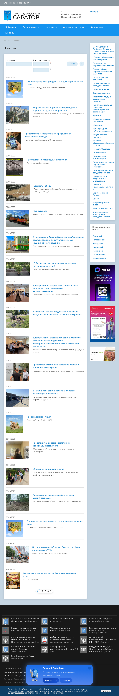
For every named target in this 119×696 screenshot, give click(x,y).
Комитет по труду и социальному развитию (102, 99)
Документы (51, 27)
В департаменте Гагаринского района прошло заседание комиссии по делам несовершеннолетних (55, 288)
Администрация (31, 27)
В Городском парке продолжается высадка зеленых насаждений (55, 264)
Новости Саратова (101, 149)
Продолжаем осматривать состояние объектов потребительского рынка (56, 366)
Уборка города (40, 211)
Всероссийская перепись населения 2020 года (102, 71)
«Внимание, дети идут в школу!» (48, 469)
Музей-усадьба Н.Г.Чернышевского (102, 130)
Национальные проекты (100, 136)
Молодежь (98, 125)
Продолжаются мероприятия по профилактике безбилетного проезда (48, 135)
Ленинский (98, 251)
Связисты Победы (42, 186)
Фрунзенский (99, 258)
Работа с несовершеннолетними (103, 187)
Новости (17, 41)
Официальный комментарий (99, 157)
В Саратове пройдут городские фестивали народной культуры (49, 574)
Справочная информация (16, 3)
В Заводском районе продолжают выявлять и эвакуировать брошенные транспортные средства (57, 313)
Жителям (94, 12)
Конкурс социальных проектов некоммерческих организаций (102, 108)
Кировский (98, 247)
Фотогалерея (97, 27)
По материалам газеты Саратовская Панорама (103, 164)
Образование (99, 152)
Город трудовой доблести (100, 78)
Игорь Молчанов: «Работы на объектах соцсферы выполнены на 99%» (56, 548)
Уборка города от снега (101, 203)
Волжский (97, 236)
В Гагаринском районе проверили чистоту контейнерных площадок (54, 392)
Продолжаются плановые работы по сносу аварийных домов (53, 496)
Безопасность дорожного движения (103, 64)
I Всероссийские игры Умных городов (103, 58)
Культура (97, 115)
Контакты (9, 33)
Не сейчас (66, 680)
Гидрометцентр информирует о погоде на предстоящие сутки (55, 83)
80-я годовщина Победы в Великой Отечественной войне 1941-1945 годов (103, 50)
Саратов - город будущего (100, 194)
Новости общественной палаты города (103, 143)
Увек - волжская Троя (103, 208)
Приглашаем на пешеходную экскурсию (47, 160)
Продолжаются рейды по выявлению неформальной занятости (51, 444)
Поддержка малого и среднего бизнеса (103, 171)
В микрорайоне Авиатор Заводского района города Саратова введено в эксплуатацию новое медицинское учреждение (58, 240)
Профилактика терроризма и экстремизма (100, 178)
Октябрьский (99, 254)
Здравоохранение (101, 93)
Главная (7, 41)
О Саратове (10, 27)
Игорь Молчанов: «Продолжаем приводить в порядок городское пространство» (55, 109)
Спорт (96, 199)
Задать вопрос (51, 680)
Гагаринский (99, 240)
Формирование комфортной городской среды (101, 214)
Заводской (98, 243)
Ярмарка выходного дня (39, 417)
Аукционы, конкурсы (73, 27)
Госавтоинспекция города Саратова (101, 84)
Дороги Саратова (101, 89)
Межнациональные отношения (102, 120)
